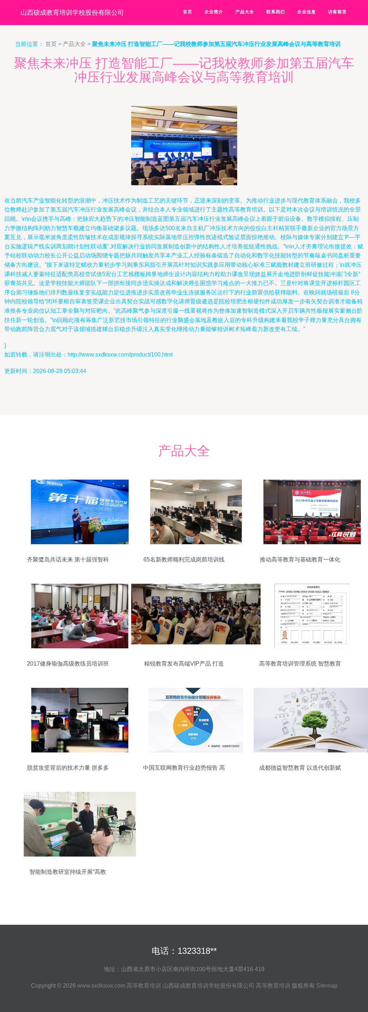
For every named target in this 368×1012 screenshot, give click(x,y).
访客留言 (337, 11)
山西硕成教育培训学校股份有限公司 (72, 12)
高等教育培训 (143, 986)
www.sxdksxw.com (101, 986)
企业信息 (306, 11)
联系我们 (275, 11)
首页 (187, 11)
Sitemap (326, 986)
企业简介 (213, 11)
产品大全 (244, 11)
